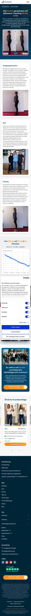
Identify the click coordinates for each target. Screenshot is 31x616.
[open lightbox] (15, 42)
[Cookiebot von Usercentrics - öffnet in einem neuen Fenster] (23, 278)
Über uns (4, 495)
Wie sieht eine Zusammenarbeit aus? (11, 470)
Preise (3, 536)
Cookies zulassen (15, 327)
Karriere (4, 492)
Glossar (3, 503)
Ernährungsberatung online (9, 523)
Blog (3, 506)
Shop (3, 489)
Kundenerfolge (5, 465)
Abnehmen (4, 515)
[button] (27, 2)
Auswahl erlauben (15, 332)
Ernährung (4, 519)
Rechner (4, 527)
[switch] (27, 307)
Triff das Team (5, 497)
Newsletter (4, 539)
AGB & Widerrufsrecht (15, 603)
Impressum (9, 601)
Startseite (4, 486)
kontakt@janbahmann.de (8, 551)
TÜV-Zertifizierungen (7, 500)
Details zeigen (22, 322)
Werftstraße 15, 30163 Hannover (10, 554)
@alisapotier (23, 428)
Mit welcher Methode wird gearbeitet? (11, 473)
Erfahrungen (5, 467)
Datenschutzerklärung (19, 601)
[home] (6, 2)
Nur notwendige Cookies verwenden (15, 336)
